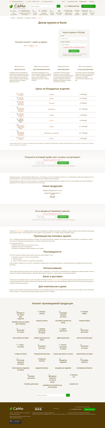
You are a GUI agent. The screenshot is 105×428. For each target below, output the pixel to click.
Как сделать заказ (72, 1)
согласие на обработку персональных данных (74, 54)
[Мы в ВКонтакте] (36, 409)
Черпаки (51, 103)
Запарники (51, 109)
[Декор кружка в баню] (31, 46)
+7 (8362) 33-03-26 (72, 6)
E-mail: (62, 35)
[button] (25, 12)
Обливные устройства (51, 133)
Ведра (52, 98)
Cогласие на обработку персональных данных (79, 412)
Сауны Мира (19, 231)
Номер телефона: (65, 41)
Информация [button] (83, 1)
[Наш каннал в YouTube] (38, 409)
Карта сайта (56, 408)
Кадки (51, 126)
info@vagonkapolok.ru (17, 1)
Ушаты (51, 138)
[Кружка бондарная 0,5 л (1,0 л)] (52, 190)
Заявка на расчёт (48, 1)
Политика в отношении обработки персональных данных (81, 414)
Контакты (91, 1)
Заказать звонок (88, 6)
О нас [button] (63, 1)
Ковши (51, 115)
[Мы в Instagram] (41, 409)
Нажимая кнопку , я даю (74, 54)
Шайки (51, 94)
